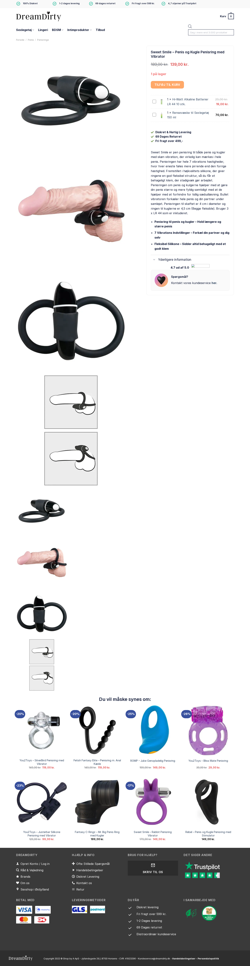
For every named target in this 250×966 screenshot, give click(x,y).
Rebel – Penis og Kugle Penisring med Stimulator (208, 833)
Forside (20, 39)
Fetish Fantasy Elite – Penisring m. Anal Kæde (97, 762)
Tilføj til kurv (167, 84)
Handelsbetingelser (183, 958)
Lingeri (43, 30)
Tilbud (100, 30)
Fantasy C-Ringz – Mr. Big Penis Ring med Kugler (97, 833)
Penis (31, 39)
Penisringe (43, 39)
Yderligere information (174, 259)
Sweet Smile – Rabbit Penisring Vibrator (153, 833)
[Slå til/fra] (154, 260)
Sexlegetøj (24, 30)
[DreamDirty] (39, 16)
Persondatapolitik (208, 958)
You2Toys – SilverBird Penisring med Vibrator (42, 762)
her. (214, 283)
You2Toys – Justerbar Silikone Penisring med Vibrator (41, 833)
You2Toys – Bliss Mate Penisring (208, 760)
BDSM (56, 30)
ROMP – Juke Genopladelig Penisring (152, 760)
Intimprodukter (78, 30)
